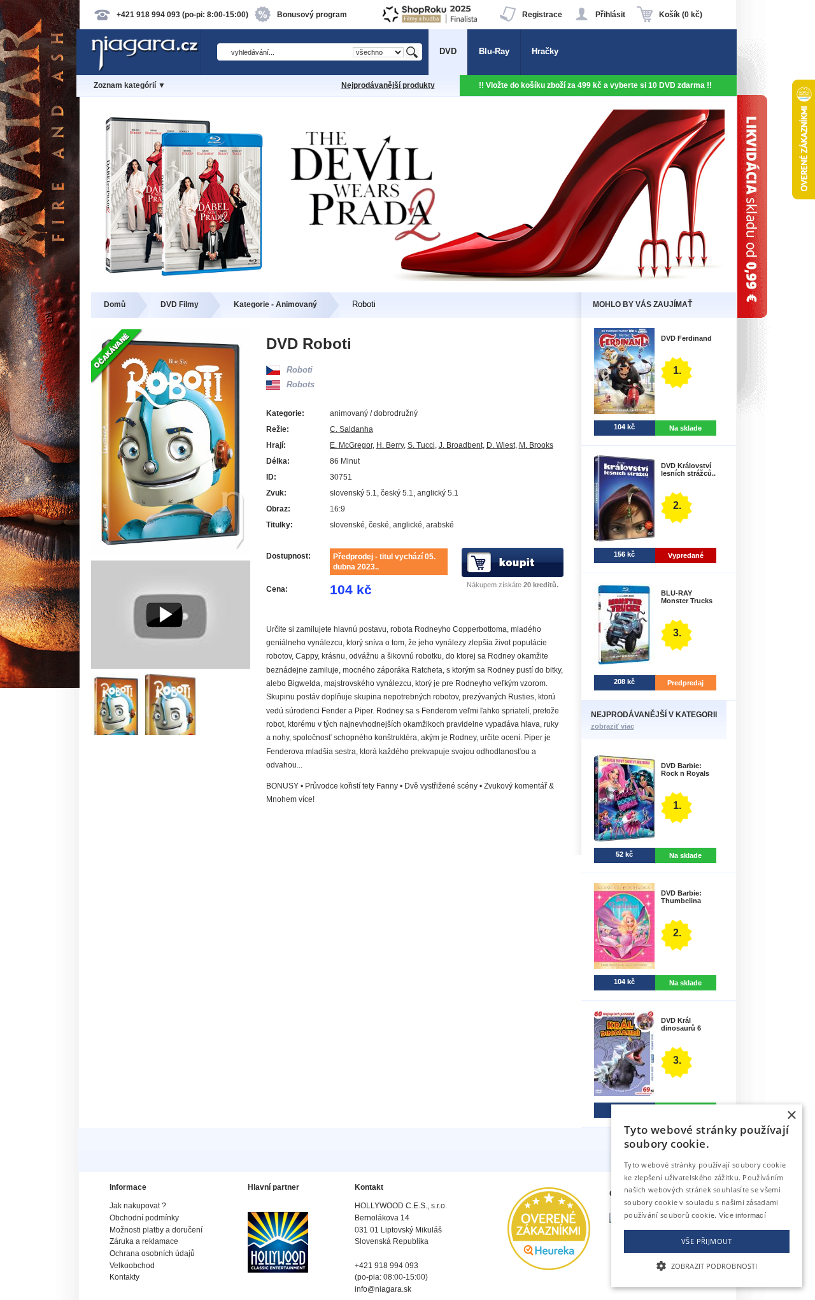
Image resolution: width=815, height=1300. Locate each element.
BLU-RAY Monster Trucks (686, 596)
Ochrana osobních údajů (152, 1253)
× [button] (791, 1115)
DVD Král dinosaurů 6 (681, 1024)
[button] (707, 1265)
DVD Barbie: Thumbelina (681, 896)
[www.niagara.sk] (146, 68)
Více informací (742, 1215)
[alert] (706, 1195)
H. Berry (390, 445)
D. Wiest (500, 445)
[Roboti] (118, 732)
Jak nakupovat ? (138, 1205)
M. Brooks (536, 445)
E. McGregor (351, 445)
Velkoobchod (132, 1265)
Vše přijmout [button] (706, 1241)
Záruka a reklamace (144, 1241)
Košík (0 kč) (680, 14)
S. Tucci (421, 445)
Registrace (542, 14)
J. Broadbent (461, 445)
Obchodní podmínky (144, 1217)
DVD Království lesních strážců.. (688, 469)
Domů (114, 304)
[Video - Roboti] (170, 666)
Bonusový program (312, 14)
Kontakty (124, 1277)
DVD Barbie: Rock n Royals (685, 769)
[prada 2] (408, 278)
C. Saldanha (351, 429)
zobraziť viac (612, 726)
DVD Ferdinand (686, 338)
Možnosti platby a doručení (156, 1229)
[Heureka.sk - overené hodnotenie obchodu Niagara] (548, 1267)
